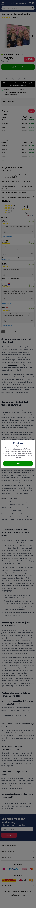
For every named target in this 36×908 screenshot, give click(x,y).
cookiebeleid (28, 453)
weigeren (18, 457)
